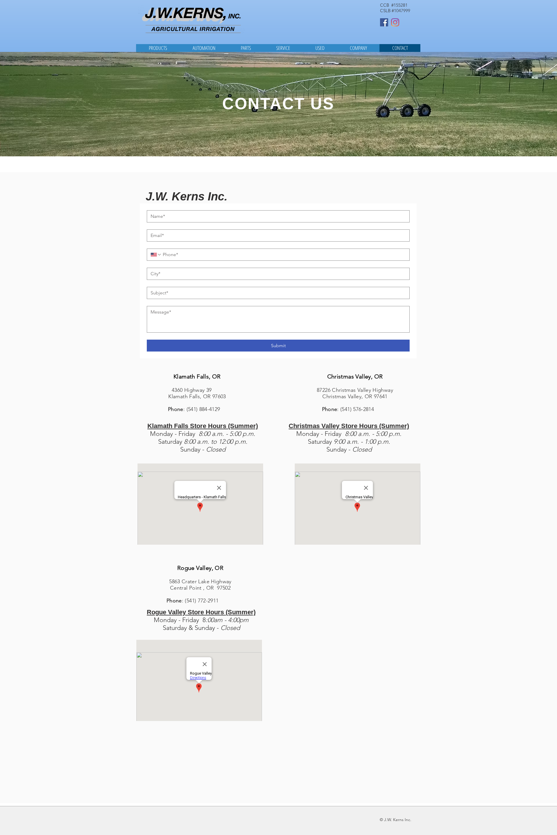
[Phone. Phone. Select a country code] (156, 254)
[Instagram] (395, 22)
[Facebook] (384, 22)
